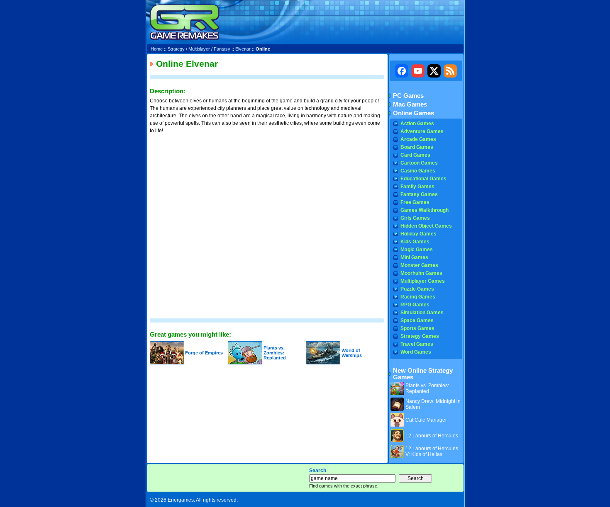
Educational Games (423, 179)
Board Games (416, 147)
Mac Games (410, 104)
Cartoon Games (419, 163)
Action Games (417, 123)
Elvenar (243, 48)
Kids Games (414, 242)
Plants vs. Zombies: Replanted (275, 352)
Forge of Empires (204, 352)
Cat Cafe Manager (426, 420)
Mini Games (414, 257)
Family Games (417, 186)
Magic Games (416, 249)
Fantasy (222, 48)
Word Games (415, 352)
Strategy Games (419, 336)
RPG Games (414, 305)
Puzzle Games (417, 289)
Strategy (176, 48)
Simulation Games (422, 312)
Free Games (414, 202)
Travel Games (416, 344)
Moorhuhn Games (421, 273)
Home (157, 48)
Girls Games (415, 218)
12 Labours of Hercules (431, 436)
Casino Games (417, 171)
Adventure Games (422, 131)
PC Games (408, 95)
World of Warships (352, 353)
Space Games (417, 320)
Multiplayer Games (422, 281)
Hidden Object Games (426, 226)
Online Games (413, 113)
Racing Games (417, 297)
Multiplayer (199, 48)
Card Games (415, 155)
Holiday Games (418, 234)
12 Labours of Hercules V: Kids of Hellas (431, 451)
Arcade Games (418, 139)
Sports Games (417, 328)
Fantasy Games (419, 194)
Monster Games (419, 265)
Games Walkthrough (424, 210)
